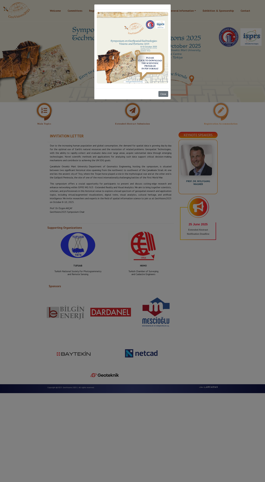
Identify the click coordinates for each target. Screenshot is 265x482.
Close (163, 93)
